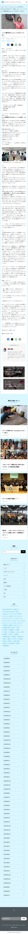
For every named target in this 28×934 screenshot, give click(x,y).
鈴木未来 (12, 643)
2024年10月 (7, 715)
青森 (18, 643)
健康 (10, 625)
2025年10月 (7, 683)
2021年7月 (7, 846)
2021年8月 (7, 842)
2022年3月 (7, 813)
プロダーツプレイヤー (17, 37)
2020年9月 (7, 887)
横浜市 (4, 41)
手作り (11, 634)
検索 (23, 551)
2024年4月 (7, 732)
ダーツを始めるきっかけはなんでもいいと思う (13, 431)
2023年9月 (7, 752)
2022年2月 (7, 817)
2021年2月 (7, 866)
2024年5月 (7, 728)
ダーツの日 (21, 620)
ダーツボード (19, 623)
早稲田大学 (6, 636)
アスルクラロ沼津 (16, 614)
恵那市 (5, 634)
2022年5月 (7, 805)
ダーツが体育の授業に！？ (10, 498)
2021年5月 (7, 854)
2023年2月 (7, 772)
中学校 (5, 625)
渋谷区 (21, 639)
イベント (6, 575)
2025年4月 (7, 699)
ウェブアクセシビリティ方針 (8, 925)
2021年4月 (7, 858)
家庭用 (11, 630)
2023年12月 (7, 740)
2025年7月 (7, 691)
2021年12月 (7, 826)
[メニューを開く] (27, 2)
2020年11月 (7, 879)
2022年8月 (7, 793)
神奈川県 (16, 641)
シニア (9, 37)
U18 (5, 596)
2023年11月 (7, 744)
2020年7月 (7, 895)
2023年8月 (7, 756)
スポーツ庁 (6, 620)
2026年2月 (7, 674)
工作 (22, 632)
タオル (14, 620)
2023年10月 (7, 748)
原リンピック (18, 625)
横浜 (4, 639)
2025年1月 (7, 707)
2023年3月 (7, 768)
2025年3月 (7, 703)
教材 (16, 634)
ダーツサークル (8, 623)
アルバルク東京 (8, 616)
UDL (17, 611)
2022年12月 (7, 781)
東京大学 (20, 636)
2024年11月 (7, 711)
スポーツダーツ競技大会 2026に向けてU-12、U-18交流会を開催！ (13, 465)
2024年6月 (7, 723)
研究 (4, 641)
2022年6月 (7, 801)
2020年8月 (7, 891)
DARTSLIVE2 (7, 609)
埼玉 (13, 627)
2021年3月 (7, 862)
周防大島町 (6, 627)
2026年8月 (7, 658)
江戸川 (15, 639)
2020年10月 (7, 883)
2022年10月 (7, 789)
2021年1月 (7, 870)
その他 (5, 589)
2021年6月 (7, 850)
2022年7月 (7, 797)
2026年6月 (7, 662)
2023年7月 (7, 760)
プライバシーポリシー (21, 925)
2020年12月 (7, 875)
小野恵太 (12, 632)
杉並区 (14, 636)
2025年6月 (7, 695)
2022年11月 (7, 785)
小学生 (5, 632)
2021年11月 (7, 830)
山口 (18, 632)
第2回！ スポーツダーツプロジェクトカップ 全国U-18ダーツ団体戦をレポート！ (13, 533)
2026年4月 (7, 666)
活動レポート (14, 38)
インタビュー (19, 616)
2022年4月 (7, 809)
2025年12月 (7, 679)
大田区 (5, 630)
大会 (5, 579)
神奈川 (13, 41)
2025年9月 (7, 687)
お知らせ (6, 614)
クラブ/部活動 (7, 586)
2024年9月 (7, 719)
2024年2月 (7, 736)
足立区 (5, 643)
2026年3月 (7, 670)
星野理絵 (9, 41)
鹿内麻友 (6, 645)
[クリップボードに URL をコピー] (20, 45)
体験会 (5, 582)
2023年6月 (7, 764)
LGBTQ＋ (16, 609)
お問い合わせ (14, 927)
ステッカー (19, 618)
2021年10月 (7, 834)
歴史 (9, 639)
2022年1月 (7, 821)
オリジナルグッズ (8, 618)
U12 (5, 593)
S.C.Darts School (8, 611)
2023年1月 (7, 777)
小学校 (17, 630)
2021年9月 (7, 838)
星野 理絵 (10, 349)
